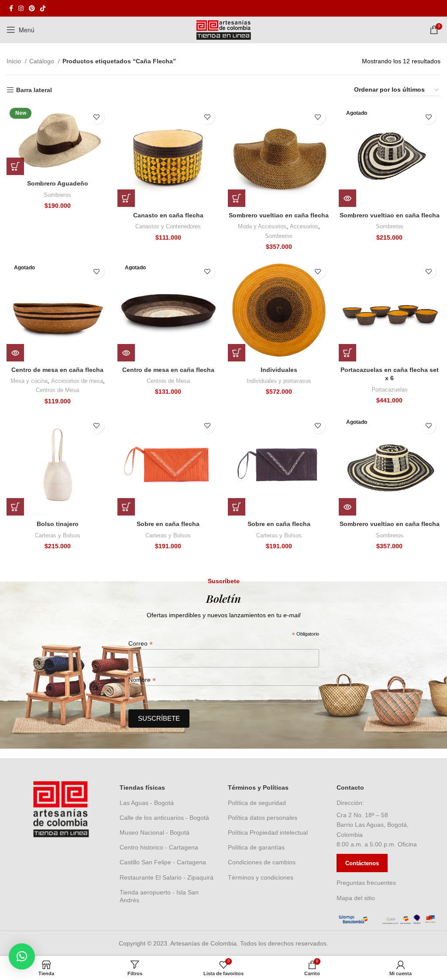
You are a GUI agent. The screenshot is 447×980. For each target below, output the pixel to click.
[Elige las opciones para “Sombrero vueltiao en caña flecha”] (236, 198)
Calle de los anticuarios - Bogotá (164, 817)
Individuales (279, 369)
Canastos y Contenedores (168, 226)
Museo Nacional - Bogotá (154, 832)
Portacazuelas (389, 389)
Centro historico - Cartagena (159, 847)
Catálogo (42, 61)
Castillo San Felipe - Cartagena (163, 862)
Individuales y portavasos (279, 381)
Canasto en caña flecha (168, 215)
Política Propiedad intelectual (268, 832)
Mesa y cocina (29, 381)
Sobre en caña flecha (168, 523)
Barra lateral (34, 89)
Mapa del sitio (356, 897)
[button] (236, 352)
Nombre (142, 680)
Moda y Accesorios (262, 226)
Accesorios (304, 226)
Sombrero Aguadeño (57, 183)
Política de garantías (256, 847)
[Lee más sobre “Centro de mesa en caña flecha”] (15, 352)
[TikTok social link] (43, 8)
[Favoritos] (96, 116)
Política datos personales (262, 817)
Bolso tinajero (58, 523)
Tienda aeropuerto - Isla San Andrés (159, 896)
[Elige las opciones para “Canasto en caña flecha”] (126, 198)
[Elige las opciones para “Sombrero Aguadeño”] (15, 166)
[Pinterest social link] (32, 8)
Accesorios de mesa (77, 381)
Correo (140, 644)
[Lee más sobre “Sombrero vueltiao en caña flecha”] (347, 198)
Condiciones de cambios (262, 862)
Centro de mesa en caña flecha (57, 369)
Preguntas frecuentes (366, 882)
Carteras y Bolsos (57, 535)
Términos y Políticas (258, 787)
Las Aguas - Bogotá (147, 802)
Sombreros (57, 195)
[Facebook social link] (11, 8)
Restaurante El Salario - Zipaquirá (166, 877)
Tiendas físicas (142, 787)
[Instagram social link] (21, 8)
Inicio (15, 61)
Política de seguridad (257, 802)
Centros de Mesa (57, 390)
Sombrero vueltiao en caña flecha (279, 215)
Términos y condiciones (260, 877)
